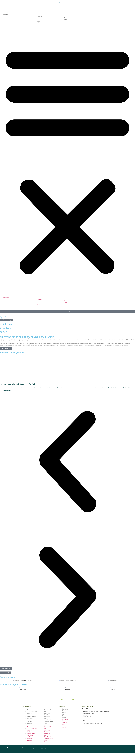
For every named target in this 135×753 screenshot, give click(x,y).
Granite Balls (30, 725)
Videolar (38, 21)
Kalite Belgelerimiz (53, 18)
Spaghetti (29, 723)
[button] (67, 159)
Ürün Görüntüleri (26, 21)
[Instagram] (65, 699)
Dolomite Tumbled (48, 721)
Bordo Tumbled (48, 720)
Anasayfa (5, 13)
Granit (45, 723)
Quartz (28, 715)
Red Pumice (30, 718)
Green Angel (47, 725)
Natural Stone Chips (32, 711)
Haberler (66, 18)
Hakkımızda (40, 18)
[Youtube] (73, 699)
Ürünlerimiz (6, 14)
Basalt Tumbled (48, 710)
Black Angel (47, 713)
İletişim (38, 23)
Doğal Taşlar (9, 16)
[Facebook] (69, 699)
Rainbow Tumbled (31, 716)
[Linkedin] (61, 699)
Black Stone (47, 715)
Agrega (19, 16)
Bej (45, 711)
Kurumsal (39, 16)
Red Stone (29, 720)
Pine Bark (29, 16)
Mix (27, 710)
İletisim (64, 714)
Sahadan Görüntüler (11, 21)
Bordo (45, 718)
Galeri (65, 19)
